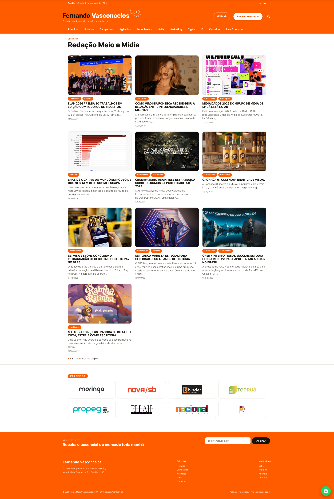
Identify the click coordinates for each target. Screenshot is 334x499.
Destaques (74, 98)
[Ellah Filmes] (142, 409)
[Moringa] (92, 389)
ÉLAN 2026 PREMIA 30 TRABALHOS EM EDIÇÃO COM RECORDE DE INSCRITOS (95, 105)
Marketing (175, 29)
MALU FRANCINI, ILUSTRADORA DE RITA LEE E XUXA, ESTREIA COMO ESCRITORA (100, 333)
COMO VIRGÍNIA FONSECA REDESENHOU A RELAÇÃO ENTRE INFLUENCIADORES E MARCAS (165, 107)
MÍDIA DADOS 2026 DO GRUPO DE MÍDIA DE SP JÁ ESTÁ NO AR (232, 105)
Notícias (89, 29)
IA (202, 29)
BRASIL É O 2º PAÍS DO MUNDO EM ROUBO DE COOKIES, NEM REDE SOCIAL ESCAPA (99, 181)
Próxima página (90, 358)
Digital (192, 29)
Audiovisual (142, 251)
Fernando (96, 15)
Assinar (260, 441)
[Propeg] (92, 409)
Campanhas (107, 29)
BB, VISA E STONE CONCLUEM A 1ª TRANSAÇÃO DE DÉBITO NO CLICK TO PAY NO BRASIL (99, 259)
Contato (263, 477)
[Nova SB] (142, 389)
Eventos (88, 98)
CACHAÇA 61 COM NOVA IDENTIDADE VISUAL (233, 179)
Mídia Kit (222, 16)
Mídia (160, 29)
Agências (125, 29)
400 (78, 358)
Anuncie (263, 474)
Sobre (262, 466)
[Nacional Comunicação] (192, 409)
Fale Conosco (234, 29)
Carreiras (214, 29)
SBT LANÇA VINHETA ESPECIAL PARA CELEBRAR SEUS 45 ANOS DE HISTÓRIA (162, 257)
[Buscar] (268, 16)
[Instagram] (260, 3)
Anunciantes (144, 29)
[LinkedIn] (264, 3)
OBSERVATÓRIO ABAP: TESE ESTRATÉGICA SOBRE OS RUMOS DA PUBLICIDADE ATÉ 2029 (165, 183)
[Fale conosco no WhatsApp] (326, 491)
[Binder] (192, 389)
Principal (73, 29)
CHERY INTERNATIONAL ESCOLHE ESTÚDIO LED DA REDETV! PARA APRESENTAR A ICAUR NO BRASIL (233, 259)
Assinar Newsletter (248, 16)
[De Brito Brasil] (242, 409)
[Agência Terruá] (242, 389)
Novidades (225, 175)
